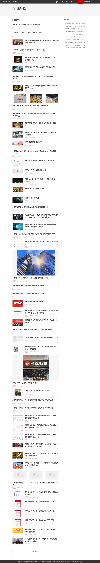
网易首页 (5, 1)
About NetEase (33, 561)
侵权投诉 (81, 561)
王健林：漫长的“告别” (32, 198)
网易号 (14, 28)
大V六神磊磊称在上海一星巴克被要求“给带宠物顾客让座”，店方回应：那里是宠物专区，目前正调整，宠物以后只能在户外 (76, 42)
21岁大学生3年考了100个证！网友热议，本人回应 (76, 34)
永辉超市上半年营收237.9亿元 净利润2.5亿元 (40, 67)
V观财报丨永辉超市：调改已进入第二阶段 (27, 32)
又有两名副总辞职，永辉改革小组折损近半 (39, 160)
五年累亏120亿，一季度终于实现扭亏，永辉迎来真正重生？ (33, 329)
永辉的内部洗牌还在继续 (33, 142)
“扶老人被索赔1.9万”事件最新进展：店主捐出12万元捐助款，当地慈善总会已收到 (76, 26)
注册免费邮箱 (87, 1)
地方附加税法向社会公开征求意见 (73, 28)
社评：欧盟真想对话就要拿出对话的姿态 (75, 47)
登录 (80, 1)
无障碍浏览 (14, 1)
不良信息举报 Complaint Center (67, 561)
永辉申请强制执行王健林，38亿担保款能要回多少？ (30, 207)
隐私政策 (58, 561)
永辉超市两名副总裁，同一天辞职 (36, 170)
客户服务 (53, 561)
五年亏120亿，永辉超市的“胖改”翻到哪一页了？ (41, 337)
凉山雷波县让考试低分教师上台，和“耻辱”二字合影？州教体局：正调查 (76, 23)
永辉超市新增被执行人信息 (34, 301)
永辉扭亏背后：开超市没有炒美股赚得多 (26, 24)
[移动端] (57, 1)
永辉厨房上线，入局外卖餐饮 (35, 188)
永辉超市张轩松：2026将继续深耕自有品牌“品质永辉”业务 (32, 400)
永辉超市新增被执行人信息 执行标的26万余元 (28, 285)
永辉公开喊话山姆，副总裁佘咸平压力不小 (39, 501)
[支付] (72, 1)
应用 (9, 1)
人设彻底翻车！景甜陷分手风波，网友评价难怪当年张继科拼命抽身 (76, 39)
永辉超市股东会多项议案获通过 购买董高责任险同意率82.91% (33, 234)
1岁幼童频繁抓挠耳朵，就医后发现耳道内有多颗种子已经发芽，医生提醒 (76, 31)
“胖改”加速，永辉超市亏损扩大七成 (25, 383)
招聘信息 (49, 561)
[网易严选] (67, 1)
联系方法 (44, 561)
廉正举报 (77, 561)
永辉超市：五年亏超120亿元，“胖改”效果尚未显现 (30, 278)
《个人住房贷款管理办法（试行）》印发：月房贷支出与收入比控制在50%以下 (76, 37)
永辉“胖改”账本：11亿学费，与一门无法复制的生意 (30, 105)
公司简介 (39, 561)
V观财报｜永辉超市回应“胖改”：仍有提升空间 (28, 50)
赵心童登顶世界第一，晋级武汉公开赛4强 (75, 45)
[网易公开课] (61, 1)
